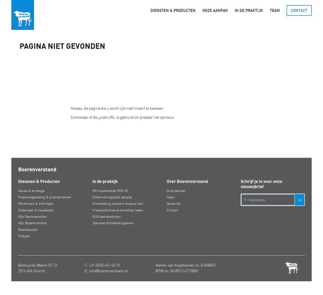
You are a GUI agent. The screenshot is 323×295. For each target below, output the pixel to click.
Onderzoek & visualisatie (36, 210)
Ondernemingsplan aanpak (112, 197)
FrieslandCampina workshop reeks (117, 210)
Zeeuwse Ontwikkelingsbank (113, 223)
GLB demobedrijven (106, 216)
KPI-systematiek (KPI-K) (110, 191)
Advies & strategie (31, 191)
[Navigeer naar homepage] (22, 15)
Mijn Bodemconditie (32, 223)
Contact (299, 10)
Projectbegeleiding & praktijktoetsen (44, 197)
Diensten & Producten (173, 10)
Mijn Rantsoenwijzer (32, 216)
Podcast (24, 236)
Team (275, 10)
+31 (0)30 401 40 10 (104, 265)
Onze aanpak (215, 10)
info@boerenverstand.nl (108, 270)
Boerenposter (28, 229)
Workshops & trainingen (35, 203)
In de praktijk (249, 10)
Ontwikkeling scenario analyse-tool (117, 203)
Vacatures (174, 203)
